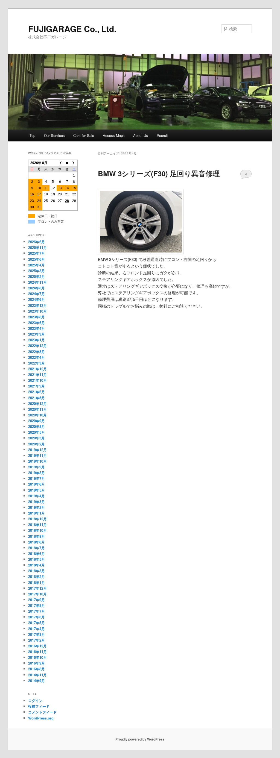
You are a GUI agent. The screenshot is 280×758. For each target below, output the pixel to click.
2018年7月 (36, 547)
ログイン (35, 700)
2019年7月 (36, 478)
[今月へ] (67, 163)
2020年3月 (36, 437)
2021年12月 (37, 368)
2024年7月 (36, 293)
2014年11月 (37, 674)
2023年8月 (36, 316)
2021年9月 (36, 386)
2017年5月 (36, 622)
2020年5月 (36, 432)
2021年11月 (37, 374)
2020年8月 (36, 426)
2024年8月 (36, 287)
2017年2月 (36, 640)
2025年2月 (36, 276)
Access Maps (114, 135)
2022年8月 (36, 351)
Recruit (162, 135)
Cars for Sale (83, 135)
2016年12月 (37, 645)
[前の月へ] (60, 163)
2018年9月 (36, 536)
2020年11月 (37, 409)
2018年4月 (36, 565)
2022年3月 (36, 363)
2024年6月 (36, 299)
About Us (140, 135)
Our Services (54, 135)
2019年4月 (36, 495)
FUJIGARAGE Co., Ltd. (72, 28)
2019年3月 (36, 501)
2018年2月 (36, 576)
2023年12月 (37, 305)
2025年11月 (37, 247)
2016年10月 (37, 657)
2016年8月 (36, 668)
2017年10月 (37, 594)
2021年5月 (36, 397)
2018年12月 (37, 518)
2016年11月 (37, 651)
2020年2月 (36, 443)
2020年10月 (37, 415)
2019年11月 (37, 455)
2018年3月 (36, 570)
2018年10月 (37, 530)
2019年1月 (36, 513)
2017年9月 (36, 599)
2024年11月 (37, 282)
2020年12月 (37, 403)
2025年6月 (36, 259)
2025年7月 (36, 253)
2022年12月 (37, 345)
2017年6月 (36, 616)
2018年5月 (36, 559)
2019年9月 (36, 466)
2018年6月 (36, 553)
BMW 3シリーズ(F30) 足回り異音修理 (159, 173)
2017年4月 (36, 628)
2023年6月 (36, 322)
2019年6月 (36, 484)
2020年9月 (36, 420)
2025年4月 (36, 265)
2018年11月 (37, 524)
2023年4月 (36, 328)
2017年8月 (36, 605)
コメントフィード (42, 712)
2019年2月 (36, 507)
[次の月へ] (74, 163)
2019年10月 (37, 461)
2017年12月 (37, 588)
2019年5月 (36, 490)
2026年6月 (36, 241)
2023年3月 (36, 334)
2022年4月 (36, 357)
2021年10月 (37, 380)
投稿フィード (38, 706)
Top (32, 135)
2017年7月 (36, 611)
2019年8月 (36, 472)
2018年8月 (36, 542)
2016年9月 (36, 663)
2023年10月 (37, 311)
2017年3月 (36, 634)
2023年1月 (36, 339)
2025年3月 (36, 270)
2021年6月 (36, 391)
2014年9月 (36, 680)
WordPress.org (41, 718)
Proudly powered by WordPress (140, 739)
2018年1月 (36, 582)
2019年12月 (37, 449)
